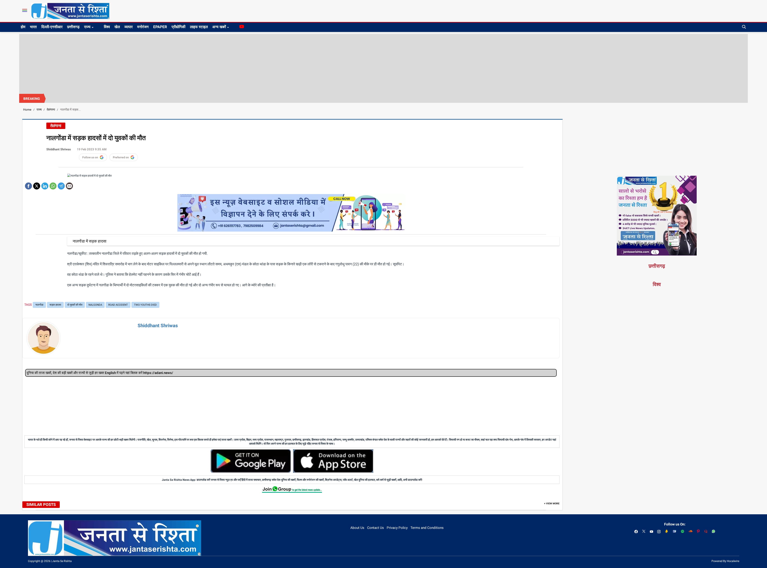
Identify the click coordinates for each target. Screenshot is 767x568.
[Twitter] (36, 184)
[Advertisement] (383, 64)
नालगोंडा (39, 304)
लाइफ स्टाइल (199, 27)
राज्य (87, 27)
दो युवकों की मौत (74, 304)
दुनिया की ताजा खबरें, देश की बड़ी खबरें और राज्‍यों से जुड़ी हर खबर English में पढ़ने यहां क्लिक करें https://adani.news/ (100, 373)
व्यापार (128, 27)
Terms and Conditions (427, 528)
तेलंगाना (51, 109)
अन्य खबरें (219, 27)
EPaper (160, 27)
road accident (118, 304)
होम (23, 27)
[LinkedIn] (44, 184)
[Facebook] (28, 184)
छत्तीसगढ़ (73, 27)
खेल (117, 27)
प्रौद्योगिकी (178, 27)
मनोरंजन (143, 27)
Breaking (31, 99)
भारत (33, 27)
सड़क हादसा (55, 304)
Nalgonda (95, 304)
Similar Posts (41, 504)
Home (27, 109)
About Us (357, 528)
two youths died (145, 304)
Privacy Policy (397, 528)
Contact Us (375, 528)
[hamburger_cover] (24, 10)
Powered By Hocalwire (725, 561)
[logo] (70, 10)
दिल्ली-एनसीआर (52, 27)
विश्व (107, 27)
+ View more (551, 503)
